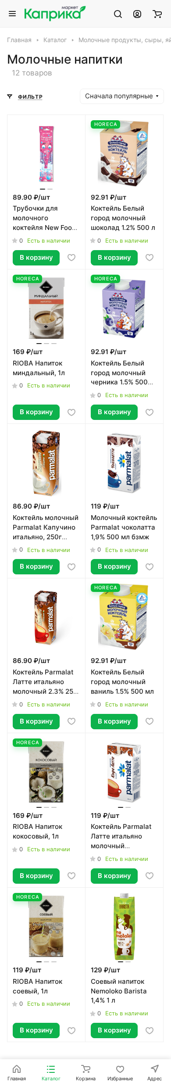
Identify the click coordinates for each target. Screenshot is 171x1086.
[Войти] (137, 13)
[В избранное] (71, 257)
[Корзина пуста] (157, 13)
